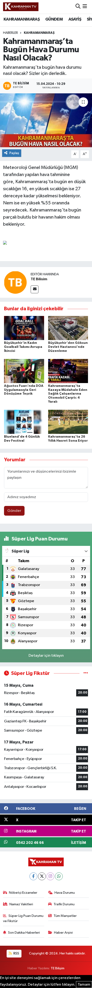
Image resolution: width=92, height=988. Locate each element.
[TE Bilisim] (15, 282)
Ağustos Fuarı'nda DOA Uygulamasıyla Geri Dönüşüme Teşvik (23, 390)
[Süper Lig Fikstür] (86, 673)
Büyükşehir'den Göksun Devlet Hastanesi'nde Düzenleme (68, 347)
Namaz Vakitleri (21, 904)
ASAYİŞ (74, 19)
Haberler (10, 33)
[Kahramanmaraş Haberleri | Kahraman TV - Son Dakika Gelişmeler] (20, 6)
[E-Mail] (34, 289)
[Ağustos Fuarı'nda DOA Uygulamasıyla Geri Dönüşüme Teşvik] (24, 371)
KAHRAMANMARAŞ (22, 19)
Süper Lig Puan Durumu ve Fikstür (23, 918)
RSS (16, 953)
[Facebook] (33, 876)
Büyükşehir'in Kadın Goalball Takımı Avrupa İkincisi (23, 347)
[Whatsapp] (59, 876)
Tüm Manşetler (65, 916)
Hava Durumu (64, 892)
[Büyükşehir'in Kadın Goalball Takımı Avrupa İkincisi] (24, 328)
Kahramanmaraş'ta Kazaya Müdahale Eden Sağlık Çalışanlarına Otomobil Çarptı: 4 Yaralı (67, 393)
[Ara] (77, 7)
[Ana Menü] (85, 7)
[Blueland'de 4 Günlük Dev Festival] (24, 422)
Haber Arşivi (63, 932)
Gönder (14, 511)
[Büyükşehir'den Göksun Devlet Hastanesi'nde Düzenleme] (68, 328)
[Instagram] (50, 876)
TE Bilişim (57, 968)
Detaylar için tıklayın (46, 656)
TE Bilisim (39, 279)
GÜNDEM (54, 19)
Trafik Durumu (64, 904)
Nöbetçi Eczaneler (23, 892)
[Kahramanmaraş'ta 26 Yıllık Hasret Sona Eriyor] (68, 422)
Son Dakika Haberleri (24, 932)
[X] (42, 876)
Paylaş (14, 153)
